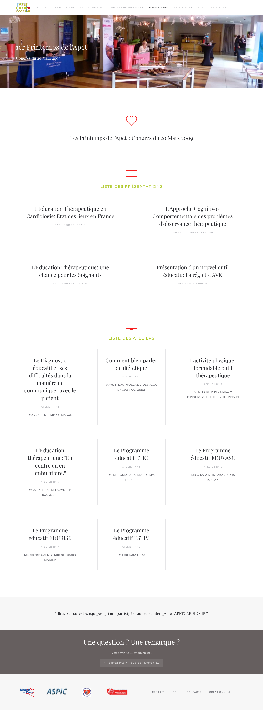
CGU (176, 692)
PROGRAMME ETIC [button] (93, 7)
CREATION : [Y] (219, 692)
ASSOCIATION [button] (64, 7)
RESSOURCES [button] (183, 7)
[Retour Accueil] (23, 7)
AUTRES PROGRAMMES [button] (127, 7)
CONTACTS (218, 7)
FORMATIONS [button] (158, 7)
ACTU (202, 7)
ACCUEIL (43, 7)
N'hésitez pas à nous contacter (129, 663)
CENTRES (158, 692)
